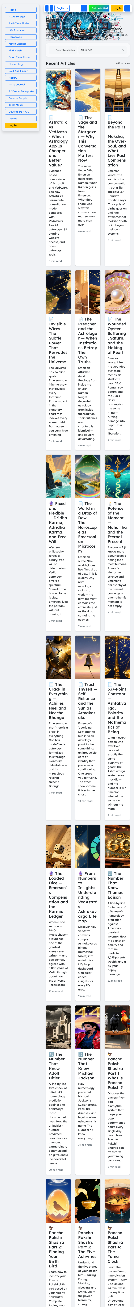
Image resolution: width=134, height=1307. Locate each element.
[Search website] (84, 8)
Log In (117, 8)
